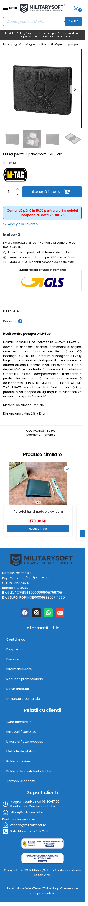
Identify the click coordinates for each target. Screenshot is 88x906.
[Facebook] (25, 612)
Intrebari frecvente (21, 731)
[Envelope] (60, 612)
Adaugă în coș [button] (38, 528)
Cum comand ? (18, 721)
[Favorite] (67, 469)
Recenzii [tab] (12, 321)
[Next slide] (74, 89)
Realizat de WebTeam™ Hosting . (33, 888)
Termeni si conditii (20, 781)
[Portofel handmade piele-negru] (38, 483)
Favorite (12, 659)
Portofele (49, 435)
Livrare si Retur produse (24, 741)
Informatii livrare (19, 669)
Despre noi (14, 649)
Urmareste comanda (23, 698)
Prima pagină (12, 44)
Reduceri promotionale (24, 679)
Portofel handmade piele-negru (38, 511)
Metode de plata (20, 751)
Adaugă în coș (46, 191)
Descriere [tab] (11, 311)
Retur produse (17, 688)
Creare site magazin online (54, 890)
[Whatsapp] (48, 612)
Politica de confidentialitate (28, 771)
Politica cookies (18, 761)
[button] (77, 9)
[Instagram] (36, 612)
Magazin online (36, 44)
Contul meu (15, 639)
